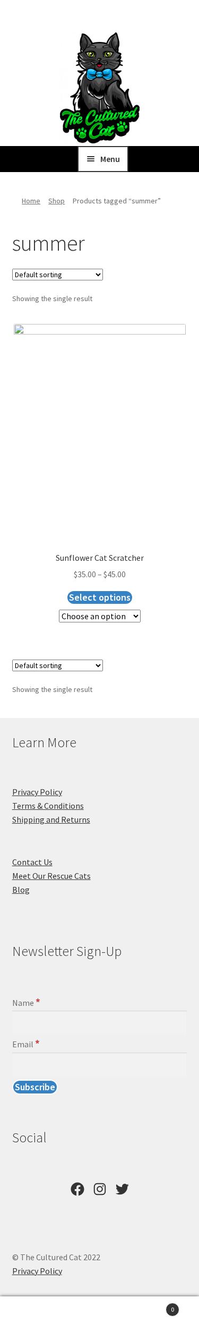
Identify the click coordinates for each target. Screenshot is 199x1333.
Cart (153, 1305)
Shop (56, 201)
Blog (21, 889)
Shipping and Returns (51, 819)
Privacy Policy (37, 792)
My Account (33, 1315)
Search (99, 1315)
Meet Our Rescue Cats (51, 875)
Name (26, 1002)
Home (31, 201)
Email (26, 1044)
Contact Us (32, 862)
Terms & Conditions (48, 805)
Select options (100, 597)
